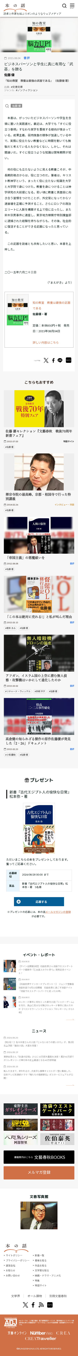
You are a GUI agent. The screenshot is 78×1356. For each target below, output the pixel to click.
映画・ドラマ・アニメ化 (48, 1275)
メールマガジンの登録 (58, 911)
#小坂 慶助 (10, 754)
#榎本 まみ (10, 628)
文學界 (15, 1296)
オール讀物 (34, 1296)
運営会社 (10, 1265)
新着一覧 (39, 1255)
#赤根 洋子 (40, 691)
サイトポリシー (14, 1255)
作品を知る (41, 1265)
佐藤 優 (9, 75)
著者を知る (41, 1260)
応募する (30, 901)
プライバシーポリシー (17, 1260)
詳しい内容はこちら (46, 342)
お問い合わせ (13, 1275)
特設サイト (41, 1285)
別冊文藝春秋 (58, 1296)
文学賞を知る (42, 1270)
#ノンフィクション (27, 90)
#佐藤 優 (9, 447)
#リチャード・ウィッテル (17, 691)
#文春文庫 (17, 86)
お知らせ (10, 1270)
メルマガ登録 (39, 1172)
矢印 (70, 1019)
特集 (37, 1280)
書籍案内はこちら (39, 1157)
